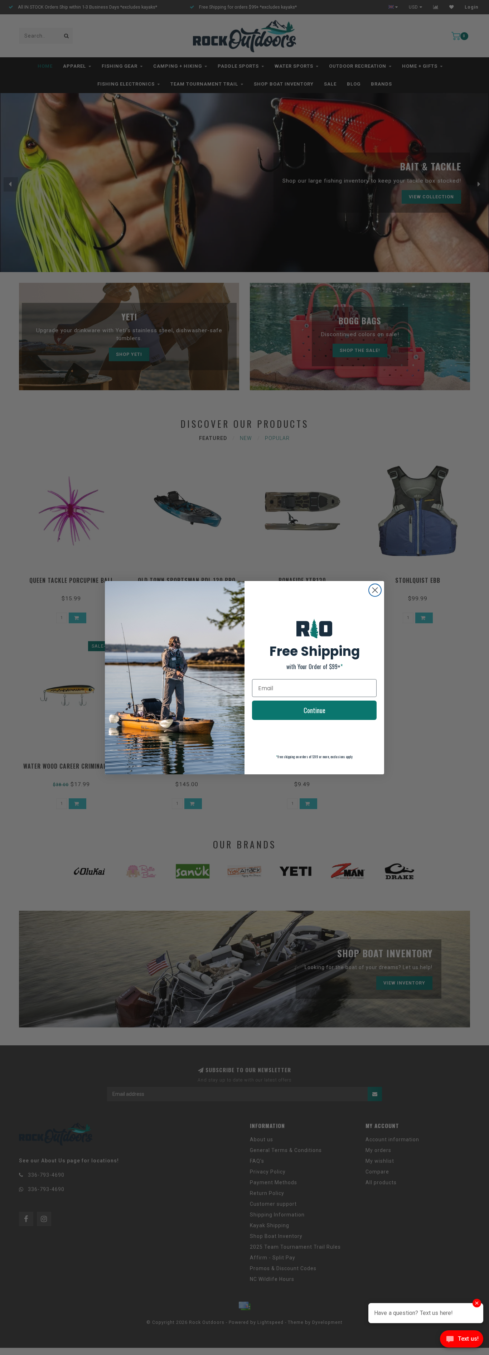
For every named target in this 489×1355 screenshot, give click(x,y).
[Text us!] (461, 1340)
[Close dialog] (375, 590)
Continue (314, 710)
